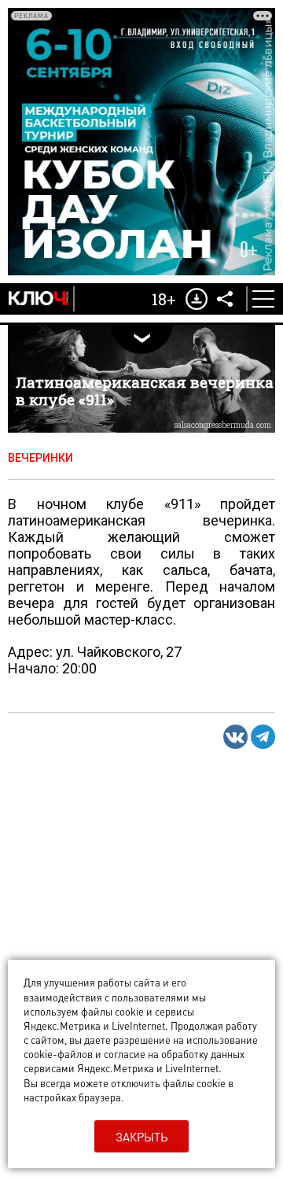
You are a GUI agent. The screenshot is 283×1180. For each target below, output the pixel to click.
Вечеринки (40, 458)
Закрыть (141, 1137)
